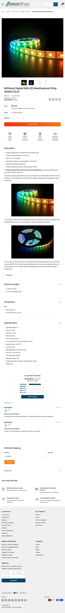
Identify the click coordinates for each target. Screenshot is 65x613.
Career (37, 517)
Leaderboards (39, 555)
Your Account (5, 514)
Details (10, 139)
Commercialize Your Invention (10, 557)
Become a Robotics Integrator (10, 544)
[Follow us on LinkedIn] (22, 600)
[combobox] (42, 4)
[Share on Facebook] (50, 99)
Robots (8, 11)
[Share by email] (59, 99)
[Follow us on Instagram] (9, 600)
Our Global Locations (7, 593)
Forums (37, 544)
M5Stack (6, 96)
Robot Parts (15, 11)
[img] (8, 407)
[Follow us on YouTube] (16, 600)
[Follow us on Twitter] (6, 600)
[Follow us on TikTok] (19, 600)
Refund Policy (8, 470)
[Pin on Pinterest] (53, 99)
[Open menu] (2, 4)
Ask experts (40, 139)
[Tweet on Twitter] (56, 99)
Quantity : (7, 118)
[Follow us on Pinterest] (12, 600)
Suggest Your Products (8, 552)
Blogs (37, 547)
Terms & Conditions (40, 520)
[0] (62, 4)
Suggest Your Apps (7, 555)
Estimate (9, 462)
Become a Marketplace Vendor (10, 547)
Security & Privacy (40, 522)
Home (3, 11)
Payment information (7, 530)
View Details (25, 139)
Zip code (50, 452)
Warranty (4, 528)
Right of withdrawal (7, 536)
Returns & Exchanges (8, 522)
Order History (5, 517)
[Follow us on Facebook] (3, 600)
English (23, 593)
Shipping (4, 520)
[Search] (55, 4)
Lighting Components (25, 11)
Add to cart (32, 124)
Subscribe (13, 580)
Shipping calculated (23, 108)
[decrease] (13, 118)
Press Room (38, 525)
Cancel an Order (6, 525)
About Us (38, 514)
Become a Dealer (6, 549)
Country (6, 452)
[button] (8, 99)
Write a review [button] (32, 396)
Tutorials (37, 552)
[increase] (23, 118)
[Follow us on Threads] (25, 600)
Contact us (5, 533)
